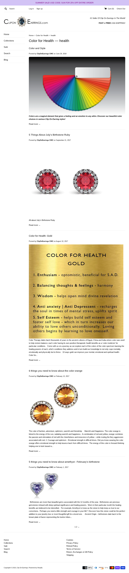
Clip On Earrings (22, 568)
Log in (31, 9)
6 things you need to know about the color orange (55, 370)
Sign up (40, 9)
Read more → (34, 124)
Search (7, 53)
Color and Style (37, 48)
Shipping (69, 555)
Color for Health (41, 41)
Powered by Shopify (35, 568)
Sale (6, 47)
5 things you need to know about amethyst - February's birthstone (64, 462)
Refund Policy (72, 546)
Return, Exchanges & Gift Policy (79, 552)
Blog (6, 60)
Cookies (69, 540)
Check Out (121, 9)
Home (6, 34)
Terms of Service (73, 549)
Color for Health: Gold (40, 236)
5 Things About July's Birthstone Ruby (49, 134)
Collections (9, 41)
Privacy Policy (72, 543)
